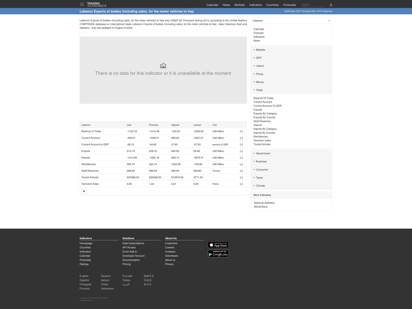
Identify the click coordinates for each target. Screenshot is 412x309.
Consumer (261, 169)
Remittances (88, 164)
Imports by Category (265, 129)
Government (262, 153)
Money (259, 82)
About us (170, 260)
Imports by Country (264, 132)
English (84, 276)
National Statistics (264, 203)
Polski (104, 284)
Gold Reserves (89, 170)
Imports (85, 157)
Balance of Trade (91, 131)
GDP (258, 58)
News (256, 40)
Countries (85, 247)
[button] (331, 5)
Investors (170, 251)
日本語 (147, 280)
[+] (241, 131)
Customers (171, 243)
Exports (85, 151)
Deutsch (106, 276)
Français (84, 288)
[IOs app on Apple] (218, 244)
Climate (260, 185)
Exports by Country (264, 117)
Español (84, 280)
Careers (169, 247)
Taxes (259, 177)
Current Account (90, 138)
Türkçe (126, 280)
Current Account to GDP (95, 144)
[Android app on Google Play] (218, 253)
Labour (259, 66)
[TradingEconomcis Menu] (83, 4)
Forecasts (85, 260)
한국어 (147, 284)
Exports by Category (265, 113)
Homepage (86, 243)
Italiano (105, 280)
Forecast (258, 33)
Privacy (169, 264)
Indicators (259, 37)
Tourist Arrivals (89, 177)
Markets (260, 50)
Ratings (84, 264)
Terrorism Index (90, 184)
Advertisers (171, 256)
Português (85, 284)
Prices (259, 74)
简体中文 (149, 276)
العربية (126, 284)
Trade (259, 90)
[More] (84, 191)
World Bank (260, 206)
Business (261, 161)
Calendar (258, 29)
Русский (127, 276)
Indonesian (107, 288)
